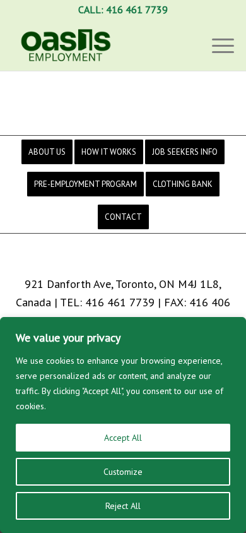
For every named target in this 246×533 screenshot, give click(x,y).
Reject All (123, 506)
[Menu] (216, 45)
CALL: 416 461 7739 (123, 9)
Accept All (123, 437)
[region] (123, 425)
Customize (123, 471)
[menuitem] (47, 152)
